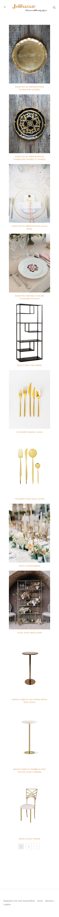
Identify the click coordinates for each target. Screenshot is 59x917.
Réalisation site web (12, 901)
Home (40, 901)
